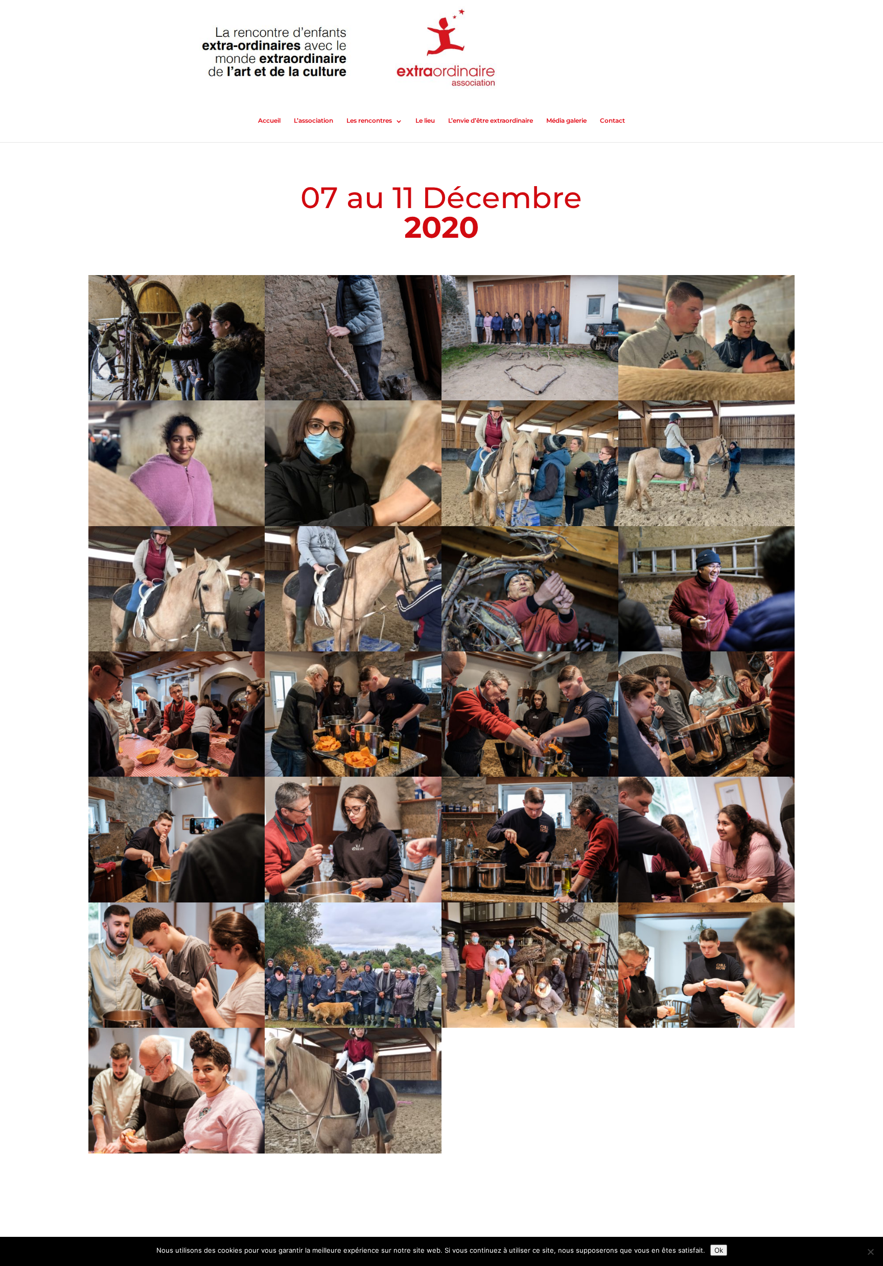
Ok (718, 1250)
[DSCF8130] (706, 1027)
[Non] (870, 1252)
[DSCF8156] (176, 1153)
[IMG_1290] (353, 1153)
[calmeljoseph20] (530, 1027)
